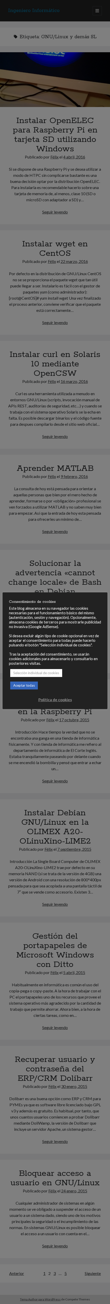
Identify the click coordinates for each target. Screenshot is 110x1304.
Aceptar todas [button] (24, 685)
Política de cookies (55, 699)
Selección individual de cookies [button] (36, 673)
